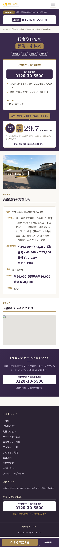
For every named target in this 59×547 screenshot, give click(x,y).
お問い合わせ (9, 468)
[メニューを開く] (53, 4)
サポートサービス (11, 436)
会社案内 (7, 457)
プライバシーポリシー (13, 473)
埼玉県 (13, 488)
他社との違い (9, 431)
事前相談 (48, 542)
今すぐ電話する (19, 542)
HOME (5, 29)
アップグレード (10, 447)
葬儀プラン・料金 (11, 441)
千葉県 (6, 488)
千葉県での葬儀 (17, 29)
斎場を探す (8, 462)
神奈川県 (36, 488)
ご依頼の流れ (9, 426)
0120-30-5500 (30, 19)
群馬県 (44, 488)
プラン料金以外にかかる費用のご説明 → (29, 144)
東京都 (20, 488)
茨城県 (51, 488)
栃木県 (27, 488)
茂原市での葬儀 (33, 29)
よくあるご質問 (10, 452)
